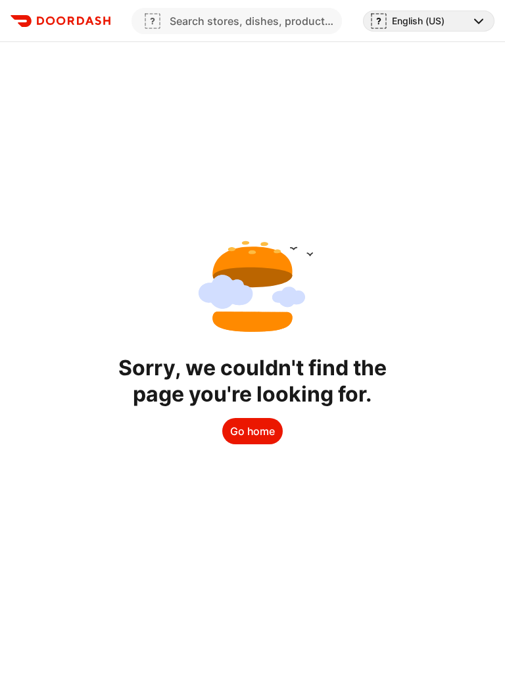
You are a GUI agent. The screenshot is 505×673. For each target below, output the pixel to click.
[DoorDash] (60, 21)
